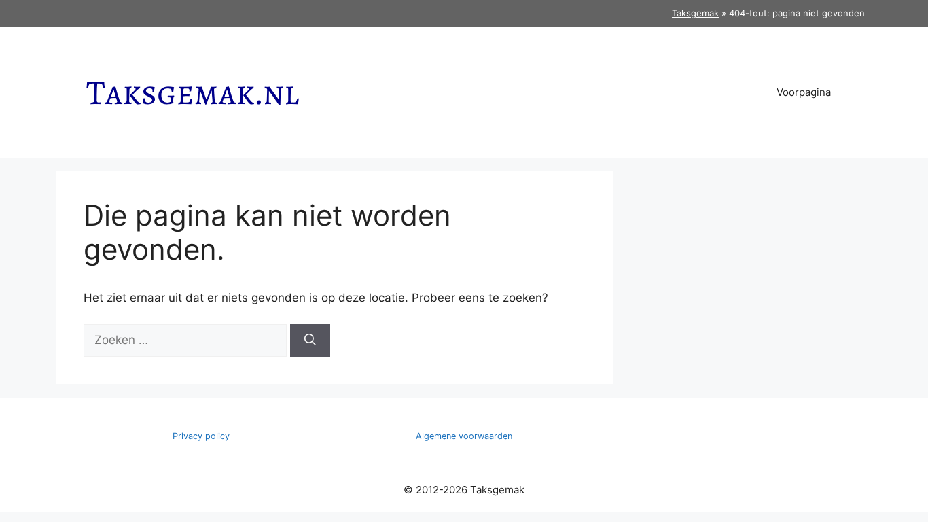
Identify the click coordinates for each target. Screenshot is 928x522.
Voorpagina (804, 92)
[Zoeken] (310, 340)
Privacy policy (201, 436)
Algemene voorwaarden (464, 436)
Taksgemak (695, 12)
